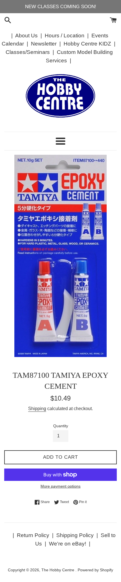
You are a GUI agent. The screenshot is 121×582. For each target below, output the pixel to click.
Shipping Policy (75, 535)
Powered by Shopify (95, 570)
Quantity (60, 426)
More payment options (60, 486)
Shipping (37, 408)
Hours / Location (64, 35)
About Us (26, 35)
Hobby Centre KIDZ (87, 44)
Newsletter (44, 44)
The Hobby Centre (58, 570)
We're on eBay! (67, 544)
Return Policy (33, 535)
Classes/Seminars (28, 52)
